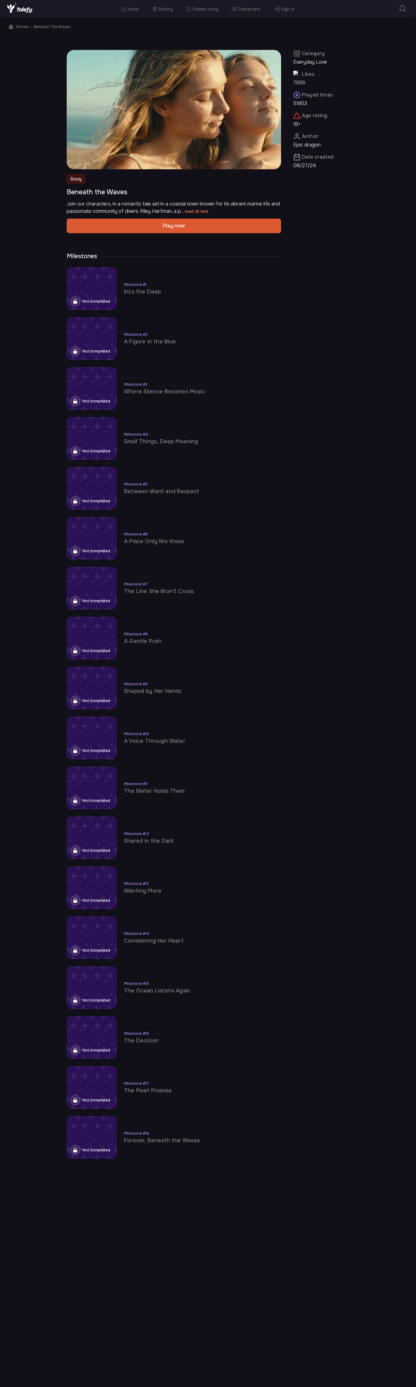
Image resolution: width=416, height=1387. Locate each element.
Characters (249, 9)
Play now (174, 226)
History (165, 9)
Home (133, 9)
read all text (197, 211)
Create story (205, 9)
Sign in (287, 9)
